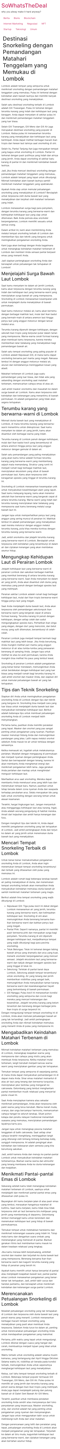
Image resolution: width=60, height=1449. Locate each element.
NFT (44, 23)
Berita (6, 18)
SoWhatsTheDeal (24, 5)
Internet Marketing (13, 23)
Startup (7, 29)
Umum (33, 29)
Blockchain (29, 18)
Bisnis (17, 18)
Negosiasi (32, 23)
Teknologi (21, 29)
